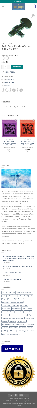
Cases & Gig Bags (23, 295)
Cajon (14, 295)
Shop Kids (5, 328)
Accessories (10, 43)
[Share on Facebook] (6, 90)
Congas (4, 299)
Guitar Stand (19, 312)
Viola (28, 331)
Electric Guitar (6, 308)
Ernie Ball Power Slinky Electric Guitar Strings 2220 (9, 143)
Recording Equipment (8, 324)
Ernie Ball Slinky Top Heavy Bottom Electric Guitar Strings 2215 (27, 143)
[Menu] (2, 6)
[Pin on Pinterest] (17, 90)
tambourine (22, 328)
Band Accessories (26, 292)
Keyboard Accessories (8, 318)
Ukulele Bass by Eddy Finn (12, 273)
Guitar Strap (28, 312)
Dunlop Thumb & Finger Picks (10, 305)
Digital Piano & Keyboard (21, 299)
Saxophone (30, 324)
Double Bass (5, 302)
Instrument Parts (9, 82)
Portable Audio (22, 321)
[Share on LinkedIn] (21, 90)
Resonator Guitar (21, 324)
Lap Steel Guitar (29, 318)
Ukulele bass (11, 331)
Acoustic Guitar (6, 292)
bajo (14, 292)
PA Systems (12, 321)
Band (18, 292)
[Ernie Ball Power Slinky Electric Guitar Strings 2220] (9, 128)
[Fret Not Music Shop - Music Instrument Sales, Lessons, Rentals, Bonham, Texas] (18, 6)
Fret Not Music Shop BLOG (12, 279)
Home (3, 43)
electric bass (23, 305)
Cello (31, 295)
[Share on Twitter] (10, 90)
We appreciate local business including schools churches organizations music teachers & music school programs (19, 258)
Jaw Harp (24, 315)
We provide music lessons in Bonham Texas (17, 266)
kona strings (19, 318)
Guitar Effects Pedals (8, 312)
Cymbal (10, 299)
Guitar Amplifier (27, 308)
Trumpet (30, 328)
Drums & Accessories (17, 302)
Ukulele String (21, 331)
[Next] (36, 140)
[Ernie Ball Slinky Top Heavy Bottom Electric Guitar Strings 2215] (27, 128)
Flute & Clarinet (16, 308)
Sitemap (26, 398)
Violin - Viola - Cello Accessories (11, 334)
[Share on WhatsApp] (3, 90)
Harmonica (5, 315)
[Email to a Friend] (14, 90)
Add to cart (17, 67)
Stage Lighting (13, 328)
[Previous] (1, 140)
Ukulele (4, 331)
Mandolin (4, 321)
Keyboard (31, 315)
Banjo (3, 295)
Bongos (9, 295)
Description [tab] (5, 102)
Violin (32, 331)
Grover (7, 85)
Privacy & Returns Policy (15, 398)
